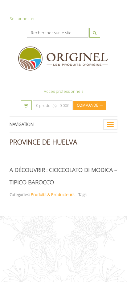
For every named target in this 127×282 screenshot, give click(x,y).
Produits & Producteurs (52, 194)
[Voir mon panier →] (26, 105)
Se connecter (22, 18)
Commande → (90, 105)
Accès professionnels (63, 91)
